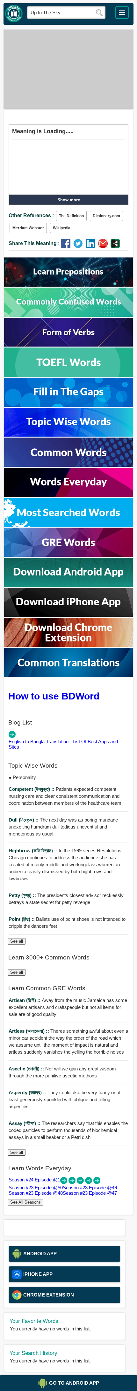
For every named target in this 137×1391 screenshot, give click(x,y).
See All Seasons (25, 1202)
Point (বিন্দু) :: (22, 919)
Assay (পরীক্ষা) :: (25, 1123)
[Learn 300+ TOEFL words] (68, 375)
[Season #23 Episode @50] (72, 1182)
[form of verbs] (68, 345)
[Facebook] (67, 246)
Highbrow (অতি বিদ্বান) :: (34, 850)
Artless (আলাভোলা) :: (29, 1031)
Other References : (31, 215)
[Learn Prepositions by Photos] (68, 285)
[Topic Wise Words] (68, 435)
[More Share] (115, 246)
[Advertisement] (69, 69)
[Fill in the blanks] (68, 405)
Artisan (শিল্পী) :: (25, 1000)
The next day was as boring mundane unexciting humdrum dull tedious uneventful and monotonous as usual (63, 826)
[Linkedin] (92, 246)
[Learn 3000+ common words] (68, 465)
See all (16, 941)
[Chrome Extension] (68, 645)
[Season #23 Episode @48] (89, 1182)
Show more (68, 200)
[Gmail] (104, 246)
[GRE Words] (68, 555)
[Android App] (68, 585)
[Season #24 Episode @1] (64, 1182)
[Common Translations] (68, 675)
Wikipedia (61, 228)
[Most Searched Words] (68, 525)
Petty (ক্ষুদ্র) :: (23, 895)
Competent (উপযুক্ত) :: (32, 789)
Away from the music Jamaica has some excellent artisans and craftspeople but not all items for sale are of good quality (68, 1007)
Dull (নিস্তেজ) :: (24, 819)
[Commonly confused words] (68, 315)
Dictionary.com (106, 216)
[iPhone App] (68, 615)
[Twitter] (79, 246)
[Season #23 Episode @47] (96, 1182)
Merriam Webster (28, 228)
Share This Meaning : (34, 243)
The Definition (71, 216)
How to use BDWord (53, 696)
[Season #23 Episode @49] (81, 1182)
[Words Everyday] (68, 495)
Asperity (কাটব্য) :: (28, 1092)
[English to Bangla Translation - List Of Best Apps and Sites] (12, 736)
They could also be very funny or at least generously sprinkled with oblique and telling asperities (64, 1099)
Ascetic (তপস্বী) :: (27, 1068)
